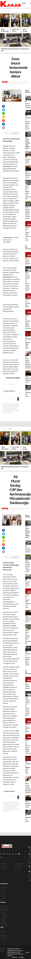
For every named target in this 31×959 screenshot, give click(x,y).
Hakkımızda (3, 863)
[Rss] (17, 854)
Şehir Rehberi (4, 923)
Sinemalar (3, 919)
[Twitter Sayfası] (4, 854)
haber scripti (3, 955)
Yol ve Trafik (4, 908)
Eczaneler (3, 912)
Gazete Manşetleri (5, 925)
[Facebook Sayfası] (2, 854)
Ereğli (2, 892)
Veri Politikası (4, 868)
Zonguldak (3, 890)
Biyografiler (4, 935)
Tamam (22, 957)
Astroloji (3, 939)
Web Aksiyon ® (26, 952)
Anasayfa (4, 10)
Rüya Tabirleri (4, 937)
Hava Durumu (4, 906)
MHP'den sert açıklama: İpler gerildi (27, 303)
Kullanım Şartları (19, 863)
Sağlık (9, 10)
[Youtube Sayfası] (10, 854)
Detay (15, 957)
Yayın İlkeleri (4, 865)
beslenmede (7, 166)
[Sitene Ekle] (2, 857)
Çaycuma (10, 428)
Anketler (3, 933)
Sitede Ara (3, 931)
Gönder (18, 399)
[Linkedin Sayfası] (13, 854)
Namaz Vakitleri (5, 910)
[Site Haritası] (20, 854)
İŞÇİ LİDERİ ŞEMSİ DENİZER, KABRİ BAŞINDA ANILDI (27, 143)
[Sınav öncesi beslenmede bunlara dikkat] (11, 95)
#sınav (4, 384)
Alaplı (2, 900)
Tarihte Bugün (4, 917)
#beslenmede (10, 384)
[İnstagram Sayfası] (7, 854)
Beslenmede (8, 237)
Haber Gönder (18, 868)
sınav (18, 153)
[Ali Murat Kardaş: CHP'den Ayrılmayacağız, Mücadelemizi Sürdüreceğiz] (11, 520)
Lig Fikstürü (3, 915)
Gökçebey (3, 898)
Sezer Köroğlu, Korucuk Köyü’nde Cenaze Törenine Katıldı (27, 213)
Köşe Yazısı (3, 887)
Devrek (2, 894)
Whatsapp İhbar (18, 865)
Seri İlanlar (3, 921)
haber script (3, 957)
